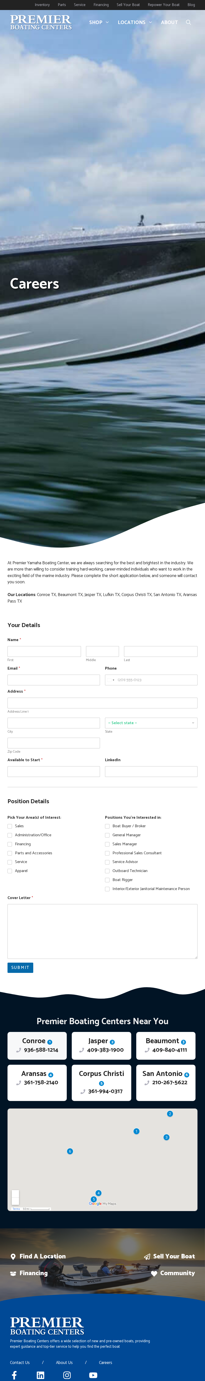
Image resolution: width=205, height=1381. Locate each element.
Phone (111, 668)
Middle (91, 660)
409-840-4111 (169, 1050)
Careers (105, 1363)
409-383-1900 (105, 1050)
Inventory (42, 5)
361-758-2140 (41, 1082)
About (169, 23)
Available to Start (25, 760)
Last (127, 660)
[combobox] (110, 680)
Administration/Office (33, 835)
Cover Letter (20, 898)
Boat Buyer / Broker (129, 826)
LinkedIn (112, 760)
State (108, 732)
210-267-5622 (169, 1082)
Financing (101, 5)
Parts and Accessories (33, 853)
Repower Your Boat (164, 5)
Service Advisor (125, 862)
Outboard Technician (130, 871)
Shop (95, 23)
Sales (19, 826)
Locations (132, 23)
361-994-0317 (105, 1091)
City (10, 732)
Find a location (43, 1256)
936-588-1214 (41, 1050)
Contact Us (20, 1363)
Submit (20, 967)
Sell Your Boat (128, 5)
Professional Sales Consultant (137, 853)
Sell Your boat (174, 1256)
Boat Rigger (122, 880)
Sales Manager (124, 844)
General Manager (126, 835)
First (11, 660)
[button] (188, 22)
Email (14, 668)
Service (80, 5)
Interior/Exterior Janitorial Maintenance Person (151, 889)
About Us (64, 1363)
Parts (62, 5)
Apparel (21, 871)
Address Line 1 (18, 712)
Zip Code (14, 752)
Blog (191, 5)
